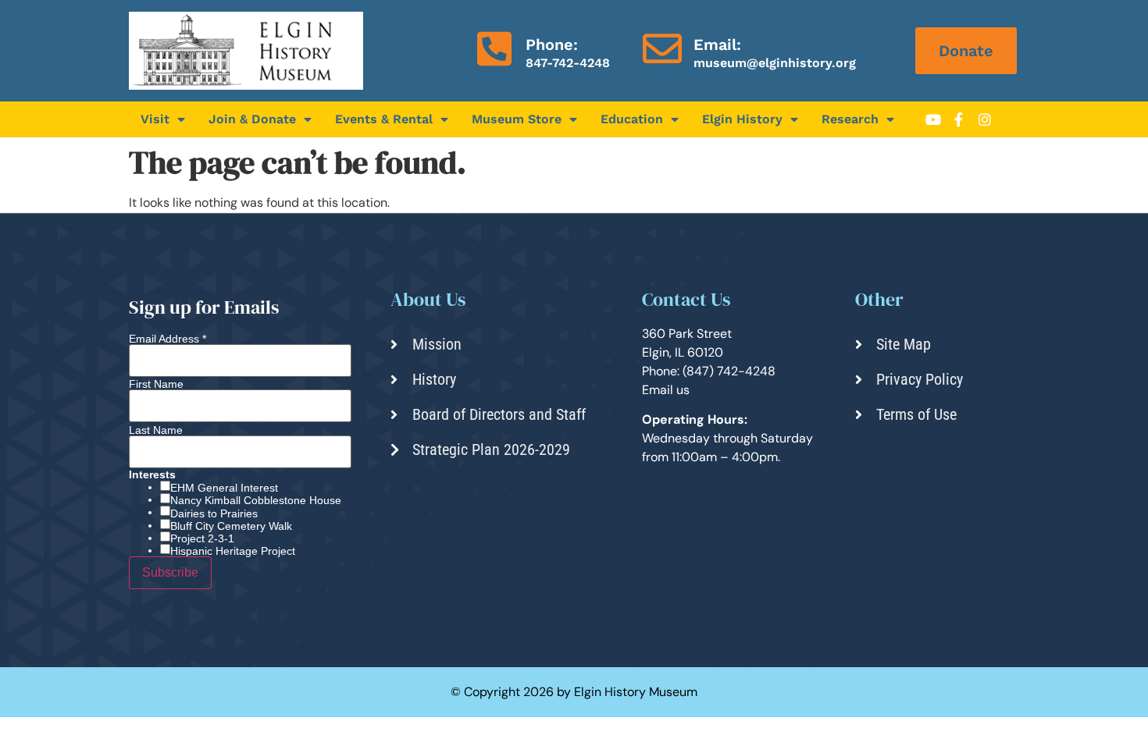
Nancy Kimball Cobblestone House (255, 500)
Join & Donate (252, 119)
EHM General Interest (224, 487)
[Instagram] (985, 119)
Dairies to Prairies (214, 513)
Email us (666, 390)
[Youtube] (933, 119)
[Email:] (662, 48)
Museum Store (517, 119)
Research (850, 119)
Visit (155, 119)
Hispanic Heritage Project (232, 550)
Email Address (167, 338)
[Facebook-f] (959, 119)
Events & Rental (384, 119)
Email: (717, 44)
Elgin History (742, 119)
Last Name (156, 430)
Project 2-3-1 (202, 538)
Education (632, 119)
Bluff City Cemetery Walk (231, 525)
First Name (156, 383)
